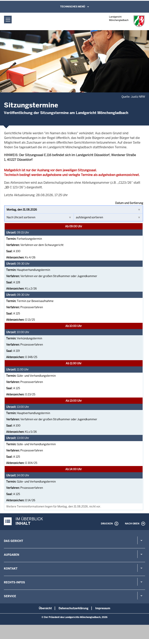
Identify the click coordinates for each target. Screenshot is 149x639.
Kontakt (10, 568)
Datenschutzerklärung (73, 608)
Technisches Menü (72, 6)
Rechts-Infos (14, 582)
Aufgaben (11, 554)
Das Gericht (13, 541)
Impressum (102, 608)
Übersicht (45, 608)
